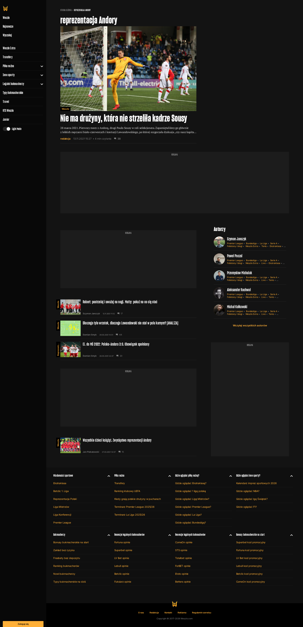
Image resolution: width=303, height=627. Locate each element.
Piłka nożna (8, 66)
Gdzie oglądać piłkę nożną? (187, 475)
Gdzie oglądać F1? (246, 506)
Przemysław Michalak (239, 272)
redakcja (65, 138)
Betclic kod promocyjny (249, 573)
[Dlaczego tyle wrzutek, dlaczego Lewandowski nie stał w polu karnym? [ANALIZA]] (128, 328)
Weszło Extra (9, 48)
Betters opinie (183, 581)
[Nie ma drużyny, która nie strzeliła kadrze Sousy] (128, 84)
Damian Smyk (90, 335)
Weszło (65, 109)
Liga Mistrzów (61, 506)
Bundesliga (251, 243)
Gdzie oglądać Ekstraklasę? (190, 483)
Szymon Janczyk (91, 313)
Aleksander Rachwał (239, 289)
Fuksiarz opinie (122, 581)
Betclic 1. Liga (61, 491)
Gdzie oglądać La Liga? (188, 514)
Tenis (264, 246)
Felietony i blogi (234, 246)
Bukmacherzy (59, 535)
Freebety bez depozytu (66, 558)
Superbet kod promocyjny (251, 542)
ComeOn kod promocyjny (250, 581)
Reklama (182, 612)
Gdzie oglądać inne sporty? (248, 475)
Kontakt (168, 612)
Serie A (273, 243)
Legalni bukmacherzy (13, 84)
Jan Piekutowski (91, 452)
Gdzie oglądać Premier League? (193, 506)
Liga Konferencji (62, 514)
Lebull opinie (121, 565)
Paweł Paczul (235, 255)
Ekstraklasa (275, 246)
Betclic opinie (121, 573)
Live (263, 263)
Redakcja (154, 612)
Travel (6, 101)
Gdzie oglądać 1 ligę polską (190, 491)
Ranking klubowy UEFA (127, 491)
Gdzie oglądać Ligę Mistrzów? (192, 498)
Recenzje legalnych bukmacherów (129, 535)
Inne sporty (9, 75)
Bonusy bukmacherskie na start (71, 542)
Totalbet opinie (183, 558)
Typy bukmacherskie (13, 92)
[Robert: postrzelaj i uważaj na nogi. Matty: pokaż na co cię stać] (128, 307)
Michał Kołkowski (237, 306)
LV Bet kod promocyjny (249, 558)
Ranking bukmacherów (66, 565)
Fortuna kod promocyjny (250, 550)
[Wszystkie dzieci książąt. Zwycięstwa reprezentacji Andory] (128, 445)
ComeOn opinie (183, 542)
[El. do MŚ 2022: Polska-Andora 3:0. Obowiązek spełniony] (128, 349)
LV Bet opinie (121, 558)
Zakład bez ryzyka (64, 550)
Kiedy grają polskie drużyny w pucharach (137, 498)
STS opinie (181, 550)
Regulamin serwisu (201, 612)
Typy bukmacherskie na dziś (69, 581)
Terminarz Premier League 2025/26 (134, 506)
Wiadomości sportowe (63, 475)
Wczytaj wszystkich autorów (250, 325)
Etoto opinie (181, 573)
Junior (6, 119)
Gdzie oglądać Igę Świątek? (252, 498)
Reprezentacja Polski (58, 349)
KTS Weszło (8, 110)
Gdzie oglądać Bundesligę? (190, 522)
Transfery (7, 57)
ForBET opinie (182, 565)
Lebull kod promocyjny (249, 565)
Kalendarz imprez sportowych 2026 (256, 483)
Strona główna (66, 10)
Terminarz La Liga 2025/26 (129, 514)
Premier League (235, 243)
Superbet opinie (123, 550)
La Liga (263, 243)
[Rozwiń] (40, 66)
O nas (141, 612)
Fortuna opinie (122, 542)
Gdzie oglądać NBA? (247, 491)
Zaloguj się (23, 624)
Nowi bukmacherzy (64, 573)
